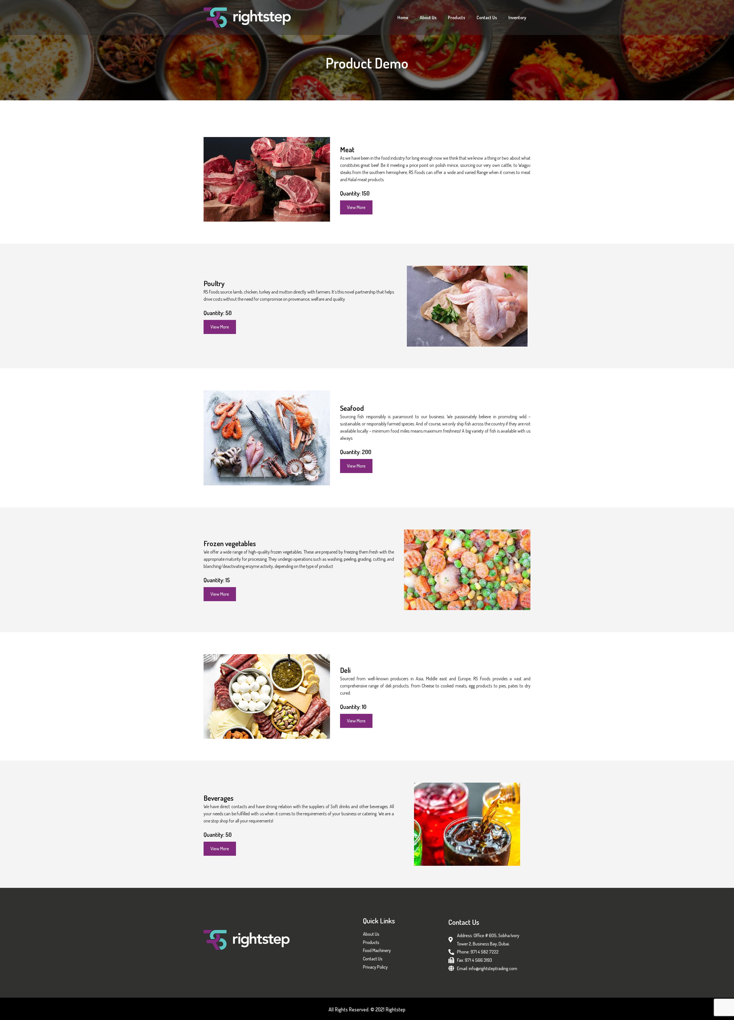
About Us (428, 17)
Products (456, 17)
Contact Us (487, 17)
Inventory (517, 17)
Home (402, 17)
